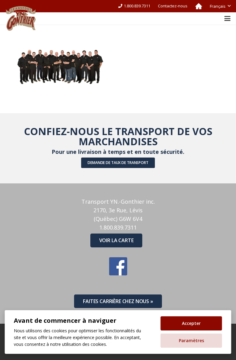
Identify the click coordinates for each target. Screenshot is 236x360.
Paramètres (191, 340)
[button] (220, 6)
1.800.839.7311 (118, 227)
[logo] (21, 18)
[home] (198, 6)
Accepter (191, 323)
